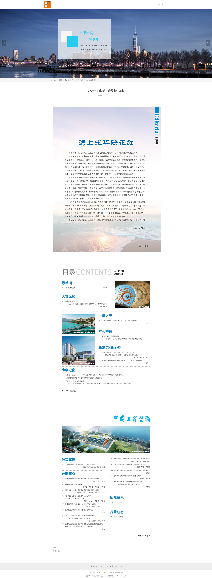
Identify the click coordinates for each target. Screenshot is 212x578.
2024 (73, 80)
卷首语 (67, 80)
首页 (60, 80)
